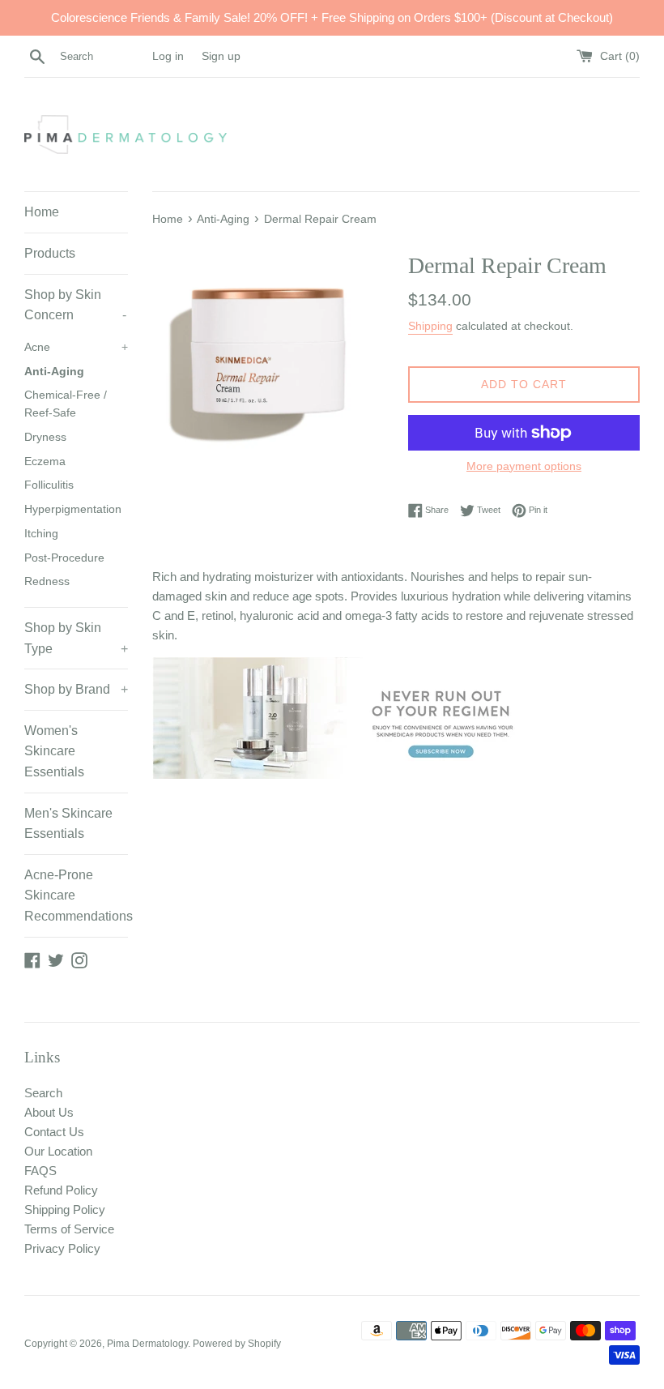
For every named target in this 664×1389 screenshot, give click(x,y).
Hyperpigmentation (72, 509)
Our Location (58, 1151)
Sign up (221, 56)
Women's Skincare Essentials (54, 751)
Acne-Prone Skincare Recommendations (76, 895)
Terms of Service (69, 1229)
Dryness (45, 437)
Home (41, 212)
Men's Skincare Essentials (68, 823)
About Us (49, 1112)
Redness (47, 581)
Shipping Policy (64, 1209)
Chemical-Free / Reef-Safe (65, 404)
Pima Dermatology (147, 1343)
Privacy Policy (62, 1248)
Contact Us (54, 1132)
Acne (76, 347)
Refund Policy (61, 1190)
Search (43, 1093)
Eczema (45, 461)
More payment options (523, 465)
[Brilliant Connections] (346, 774)
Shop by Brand (76, 689)
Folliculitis (49, 485)
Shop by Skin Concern (75, 305)
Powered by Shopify (237, 1343)
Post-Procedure (64, 558)
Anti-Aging (54, 371)
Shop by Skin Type (76, 638)
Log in (168, 56)
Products (49, 253)
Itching (41, 534)
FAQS (40, 1170)
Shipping (430, 325)
